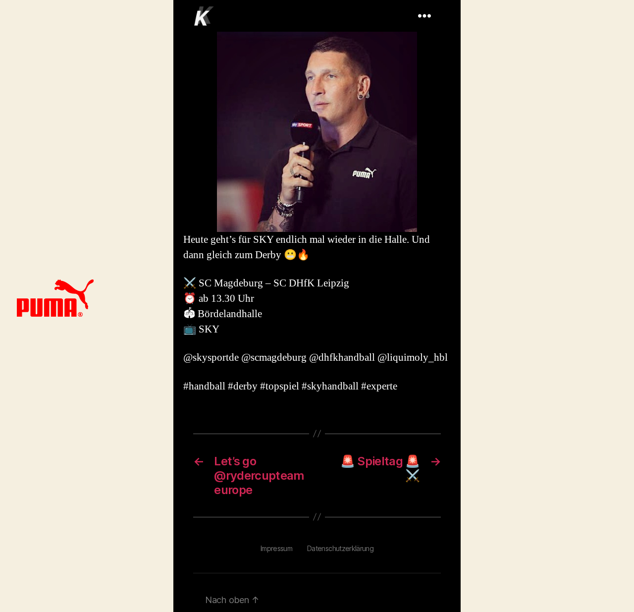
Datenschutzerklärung (340, 548)
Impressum (276, 548)
